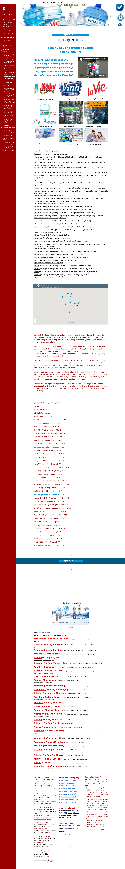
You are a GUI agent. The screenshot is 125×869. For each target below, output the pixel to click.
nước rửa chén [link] (7, 130)
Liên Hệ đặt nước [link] (8, 135)
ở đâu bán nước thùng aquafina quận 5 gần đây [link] (9, 72)
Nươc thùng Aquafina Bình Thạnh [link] (8, 121)
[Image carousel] (70, 614)
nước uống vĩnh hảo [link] (9, 37)
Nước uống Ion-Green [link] (8, 27)
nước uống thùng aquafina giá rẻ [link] (9, 111)
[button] (123, 6)
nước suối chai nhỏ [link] (9, 127)
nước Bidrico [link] (7, 40)
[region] (62, 2)
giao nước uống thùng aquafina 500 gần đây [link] (9, 107)
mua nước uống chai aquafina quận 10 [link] (9, 95)
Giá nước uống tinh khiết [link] (9, 138)
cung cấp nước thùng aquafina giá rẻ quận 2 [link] (9, 61)
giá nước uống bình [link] (9, 142)
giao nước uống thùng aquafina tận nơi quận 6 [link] (9, 78)
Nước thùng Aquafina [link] (6, 50)
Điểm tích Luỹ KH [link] (8, 150)
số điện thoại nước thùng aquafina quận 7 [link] (9, 84)
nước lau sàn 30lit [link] (8, 133)
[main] (70, 49)
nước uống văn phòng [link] (7, 23)
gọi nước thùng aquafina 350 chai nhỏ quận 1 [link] (9, 55)
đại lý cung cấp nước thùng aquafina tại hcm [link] (9, 101)
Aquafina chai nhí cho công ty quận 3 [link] (9, 66)
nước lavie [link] (6, 43)
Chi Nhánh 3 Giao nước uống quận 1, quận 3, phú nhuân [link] (9, 146)
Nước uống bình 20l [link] (9, 20)
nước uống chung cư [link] (8, 34)
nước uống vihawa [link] (8, 125)
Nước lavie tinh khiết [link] (7, 46)
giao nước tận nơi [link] (8, 31)
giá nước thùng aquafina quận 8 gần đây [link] (9, 89)
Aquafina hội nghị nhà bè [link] (9, 116)
